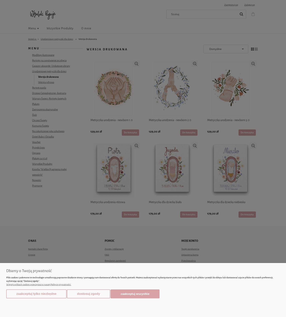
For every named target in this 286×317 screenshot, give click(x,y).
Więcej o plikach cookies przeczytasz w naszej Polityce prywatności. (38, 284)
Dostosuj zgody (88, 293)
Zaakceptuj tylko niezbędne (36, 293)
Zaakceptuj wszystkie (135, 293)
